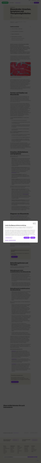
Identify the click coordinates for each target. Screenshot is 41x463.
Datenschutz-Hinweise (12, 240)
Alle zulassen (33, 237)
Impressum (6, 240)
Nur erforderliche (26, 237)
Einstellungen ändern (9, 237)
